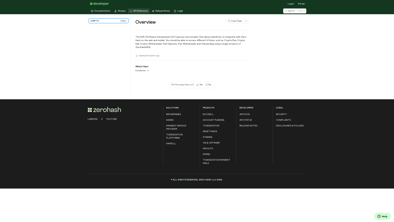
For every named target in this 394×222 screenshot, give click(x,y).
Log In (291, 4)
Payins (206, 154)
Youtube (111, 119)
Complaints (283, 120)
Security (281, 114)
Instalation (140, 71)
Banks (170, 120)
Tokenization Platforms (174, 136)
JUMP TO (108, 21)
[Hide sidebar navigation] (130, 56)
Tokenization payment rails (216, 161)
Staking (207, 137)
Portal (301, 4)
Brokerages (173, 114)
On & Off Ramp (211, 143)
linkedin (92, 119)
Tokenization (211, 126)
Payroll (171, 144)
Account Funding (213, 120)
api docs (244, 114)
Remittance (210, 131)
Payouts (208, 149)
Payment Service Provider (176, 127)
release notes (248, 126)
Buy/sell (208, 114)
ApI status (245, 120)
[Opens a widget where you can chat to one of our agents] (382, 216)
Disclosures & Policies (290, 126)
